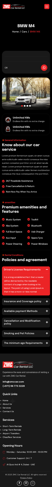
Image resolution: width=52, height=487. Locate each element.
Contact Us (8, 411)
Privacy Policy (26, 478)
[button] (22, 106)
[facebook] (19, 483)
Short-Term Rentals (12, 426)
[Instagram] (26, 483)
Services (7, 407)
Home (5, 400)
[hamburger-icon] (46, 6)
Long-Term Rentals (12, 429)
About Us (7, 404)
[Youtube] (32, 483)
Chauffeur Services (12, 437)
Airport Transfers (11, 433)
